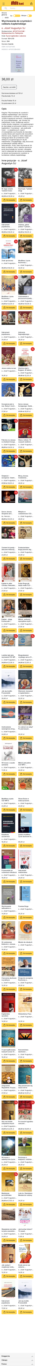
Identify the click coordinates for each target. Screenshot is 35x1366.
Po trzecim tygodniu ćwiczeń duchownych (25, 1122)
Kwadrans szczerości (6, 835)
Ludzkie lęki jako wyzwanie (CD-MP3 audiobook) (9, 656)
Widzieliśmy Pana (24, 1014)
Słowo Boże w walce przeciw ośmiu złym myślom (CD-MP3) (25, 800)
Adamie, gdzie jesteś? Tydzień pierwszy (24, 226)
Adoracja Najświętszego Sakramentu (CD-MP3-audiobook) (24, 333)
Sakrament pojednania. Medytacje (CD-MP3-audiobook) (8, 333)
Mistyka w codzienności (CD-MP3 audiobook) (25, 513)
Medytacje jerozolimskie (6, 1194)
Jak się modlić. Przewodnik (7, 692)
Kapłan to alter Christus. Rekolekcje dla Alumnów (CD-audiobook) (9, 584)
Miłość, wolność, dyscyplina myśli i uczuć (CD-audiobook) (24, 620)
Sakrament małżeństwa (22, 871)
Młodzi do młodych (25, 942)
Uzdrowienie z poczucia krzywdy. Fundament (25, 297)
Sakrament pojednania (6, 1302)
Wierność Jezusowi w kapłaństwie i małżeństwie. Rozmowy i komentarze (25, 692)
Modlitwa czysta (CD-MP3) (7, 800)
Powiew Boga (23, 906)
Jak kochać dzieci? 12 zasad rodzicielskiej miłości (25, 1230)
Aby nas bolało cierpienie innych (8, 1122)
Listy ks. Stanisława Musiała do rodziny (25, 1194)
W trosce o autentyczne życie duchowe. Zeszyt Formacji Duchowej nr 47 (8, 1158)
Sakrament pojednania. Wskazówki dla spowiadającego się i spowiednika (9, 226)
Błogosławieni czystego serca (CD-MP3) (25, 656)
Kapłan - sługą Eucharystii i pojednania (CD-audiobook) (8, 620)
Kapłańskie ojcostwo (6, 1015)
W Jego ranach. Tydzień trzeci (7, 190)
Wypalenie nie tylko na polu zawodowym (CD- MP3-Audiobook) (9, 1230)
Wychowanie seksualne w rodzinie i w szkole (8, 907)
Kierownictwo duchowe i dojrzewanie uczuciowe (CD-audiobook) (24, 1051)
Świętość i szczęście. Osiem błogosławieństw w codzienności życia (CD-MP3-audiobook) (9, 477)
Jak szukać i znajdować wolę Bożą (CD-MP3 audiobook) (7, 1266)
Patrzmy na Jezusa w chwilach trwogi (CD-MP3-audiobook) (8, 441)
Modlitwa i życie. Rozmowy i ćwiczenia (8, 297)
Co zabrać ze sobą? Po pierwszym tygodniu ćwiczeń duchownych (25, 728)
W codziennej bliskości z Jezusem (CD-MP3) (9, 943)
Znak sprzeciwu (7, 261)
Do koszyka (10, 200)
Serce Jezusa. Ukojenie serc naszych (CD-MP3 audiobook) (8, 513)
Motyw (23, 15)
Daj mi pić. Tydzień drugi (25, 190)
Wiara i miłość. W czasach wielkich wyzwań (24, 441)
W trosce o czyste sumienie (8, 764)
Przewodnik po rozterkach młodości (9, 871)
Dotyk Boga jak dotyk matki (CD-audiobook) (24, 584)
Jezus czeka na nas (9, 368)
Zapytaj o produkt (9, 87)
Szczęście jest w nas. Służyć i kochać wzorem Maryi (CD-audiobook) (9, 405)
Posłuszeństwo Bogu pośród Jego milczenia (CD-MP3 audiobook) (25, 548)
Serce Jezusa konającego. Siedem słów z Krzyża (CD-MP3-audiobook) (25, 405)
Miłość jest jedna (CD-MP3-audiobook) (24, 764)
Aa (11, 16)
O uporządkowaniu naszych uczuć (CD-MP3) (9, 1051)
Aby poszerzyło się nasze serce (25, 1087)
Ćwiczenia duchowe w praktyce (9, 979)
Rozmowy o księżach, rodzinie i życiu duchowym (25, 1158)
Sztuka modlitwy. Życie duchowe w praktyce (24, 835)
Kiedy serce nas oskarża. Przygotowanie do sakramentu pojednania (25, 1266)
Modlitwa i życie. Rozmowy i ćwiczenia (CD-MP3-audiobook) (24, 261)
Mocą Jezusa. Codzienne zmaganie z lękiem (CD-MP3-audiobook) (25, 477)
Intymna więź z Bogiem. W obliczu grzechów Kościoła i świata (25, 369)
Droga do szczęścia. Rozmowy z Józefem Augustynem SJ (25, 979)
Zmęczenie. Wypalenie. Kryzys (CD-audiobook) (8, 1087)
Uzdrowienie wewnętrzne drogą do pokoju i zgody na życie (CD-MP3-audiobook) (9, 728)
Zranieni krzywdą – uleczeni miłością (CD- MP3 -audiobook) (8, 548)
